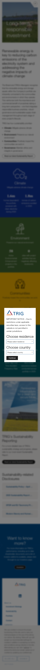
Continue (12, 358)
